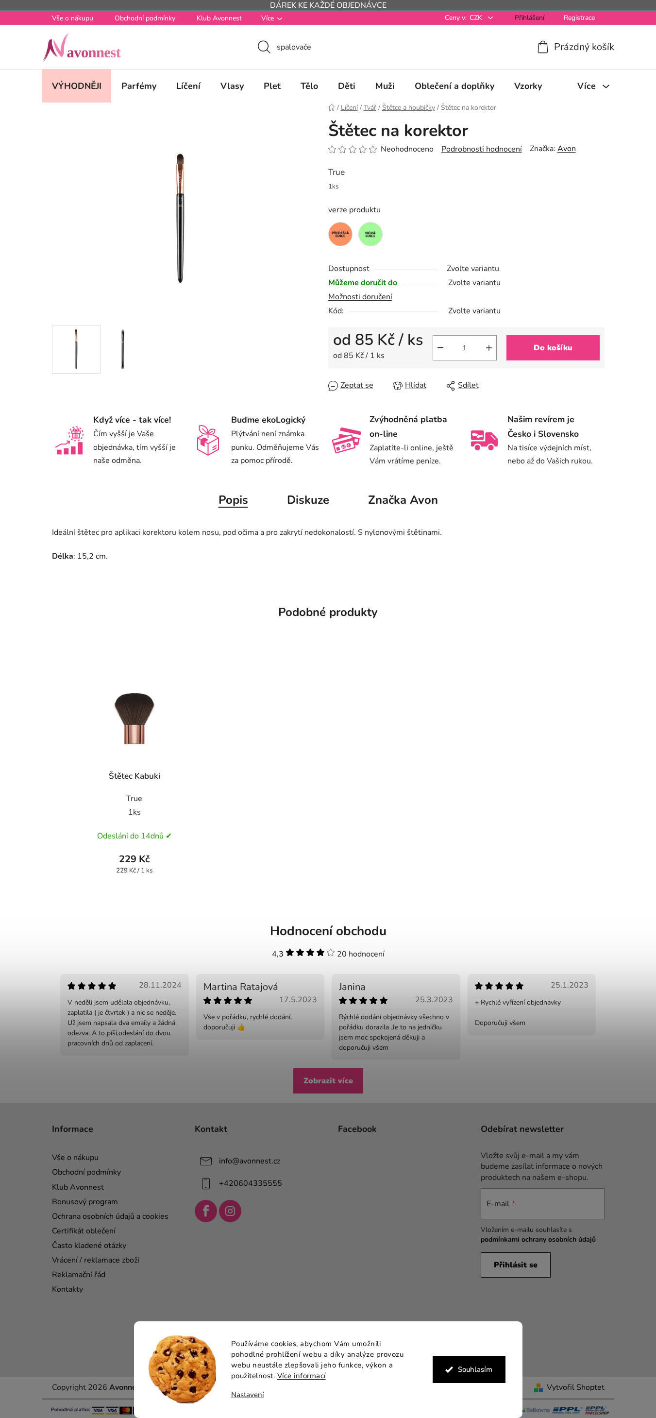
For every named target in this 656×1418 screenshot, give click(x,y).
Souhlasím (475, 1369)
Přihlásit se (516, 1265)
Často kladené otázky (89, 1245)
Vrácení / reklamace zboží (95, 1260)
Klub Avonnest (219, 18)
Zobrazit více (328, 1081)
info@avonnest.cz (249, 1161)
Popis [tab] (233, 500)
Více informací (301, 1376)
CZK (477, 17)
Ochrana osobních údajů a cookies (110, 1216)
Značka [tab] (403, 500)
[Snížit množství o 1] (440, 348)
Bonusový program (85, 1201)
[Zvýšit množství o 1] (489, 348)
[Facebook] (206, 1211)
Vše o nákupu (72, 18)
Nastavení (247, 1395)
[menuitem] (76, 86)
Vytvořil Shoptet (576, 1387)
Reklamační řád (78, 1274)
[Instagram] (230, 1211)
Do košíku (553, 347)
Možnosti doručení (360, 296)
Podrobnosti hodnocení (481, 149)
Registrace (579, 17)
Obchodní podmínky (145, 18)
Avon (566, 148)
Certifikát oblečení (84, 1231)
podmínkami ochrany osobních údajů (538, 1239)
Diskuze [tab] (308, 500)
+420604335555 (250, 1183)
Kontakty (67, 1289)
